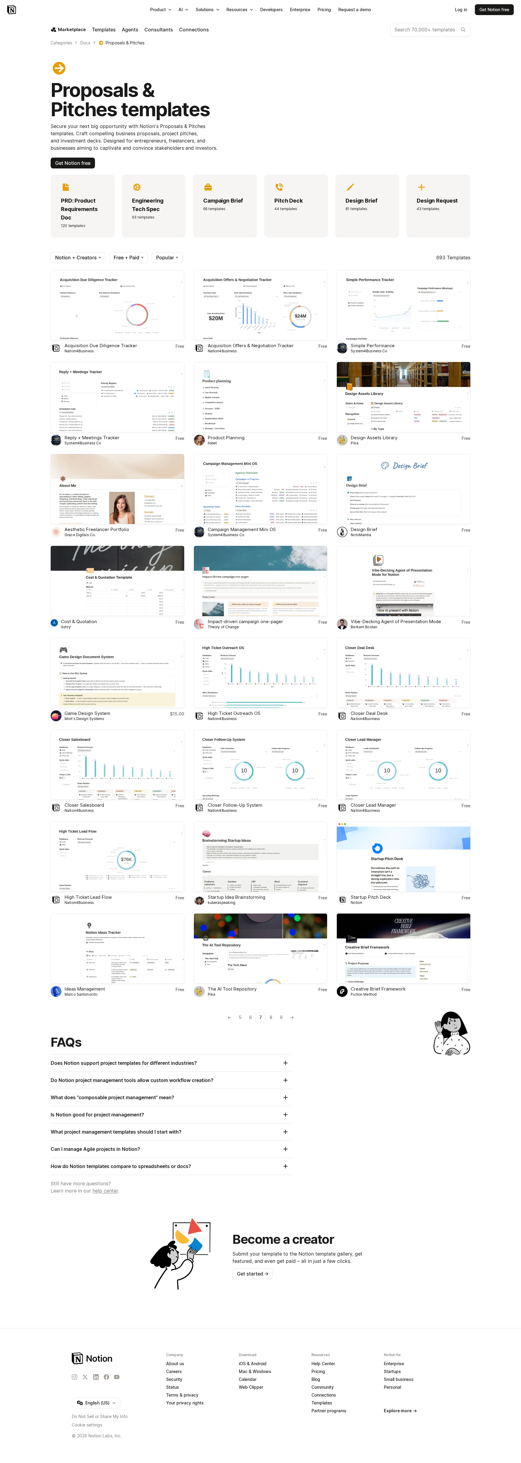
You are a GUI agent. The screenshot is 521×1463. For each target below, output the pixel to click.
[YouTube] (116, 1377)
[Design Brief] (403, 489)
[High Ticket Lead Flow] (117, 856)
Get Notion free (72, 163)
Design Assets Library (374, 437)
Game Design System (87, 713)
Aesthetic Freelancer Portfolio (97, 529)
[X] (85, 1377)
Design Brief (361, 200)
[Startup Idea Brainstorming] (260, 856)
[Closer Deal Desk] (403, 673)
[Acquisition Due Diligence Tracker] (117, 305)
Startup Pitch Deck (371, 897)
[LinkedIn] (96, 1377)
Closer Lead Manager (373, 805)
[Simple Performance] (403, 305)
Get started (253, 1274)
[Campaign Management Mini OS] (260, 489)
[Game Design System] (117, 673)
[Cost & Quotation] (117, 581)
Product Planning (226, 437)
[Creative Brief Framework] (403, 949)
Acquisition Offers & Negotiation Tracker (251, 345)
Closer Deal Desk (369, 713)
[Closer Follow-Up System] (260, 765)
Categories (61, 42)
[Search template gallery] (463, 29)
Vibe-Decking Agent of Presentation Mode (396, 621)
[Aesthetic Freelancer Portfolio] (117, 489)
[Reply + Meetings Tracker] (117, 397)
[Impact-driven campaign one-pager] (260, 581)
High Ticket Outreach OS (234, 713)
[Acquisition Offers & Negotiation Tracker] (260, 305)
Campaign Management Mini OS (242, 529)
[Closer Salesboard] (117, 765)
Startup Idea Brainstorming (236, 897)
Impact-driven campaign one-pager (245, 621)
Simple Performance (373, 345)
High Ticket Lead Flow (88, 897)
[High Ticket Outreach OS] (260, 673)
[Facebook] (106, 1377)
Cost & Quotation (79, 621)
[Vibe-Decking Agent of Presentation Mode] (403, 581)
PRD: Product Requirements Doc (79, 209)
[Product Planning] (260, 397)
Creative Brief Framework (378, 989)
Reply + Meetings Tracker (92, 437)
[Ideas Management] (117, 949)
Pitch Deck (288, 200)
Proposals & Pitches (125, 42)
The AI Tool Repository (232, 989)
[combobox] (430, 29)
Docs (85, 42)
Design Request (437, 200)
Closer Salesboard (84, 805)
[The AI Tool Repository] (260, 949)
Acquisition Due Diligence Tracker (101, 345)
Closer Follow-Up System (235, 805)
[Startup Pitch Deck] (403, 856)
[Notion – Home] (12, 10)
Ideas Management (85, 989)
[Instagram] (74, 1377)
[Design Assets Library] (403, 397)
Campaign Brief (223, 200)
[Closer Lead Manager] (403, 765)
